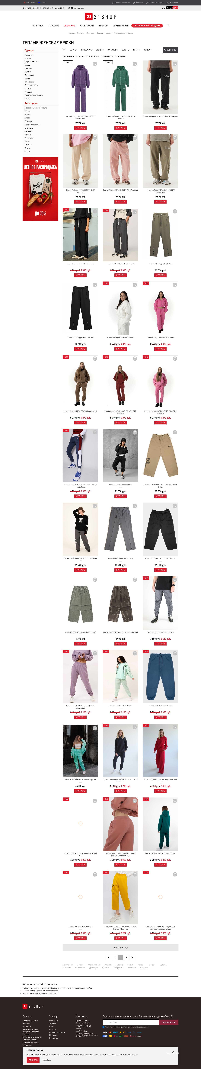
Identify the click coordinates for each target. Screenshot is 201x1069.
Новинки (37, 25)
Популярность (107, 56)
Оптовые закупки (157, 3)
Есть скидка (120, 56)
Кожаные (132, 968)
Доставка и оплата (30, 1021)
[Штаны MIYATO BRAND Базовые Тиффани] (80, 751)
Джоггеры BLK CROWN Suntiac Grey (160, 632)
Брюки (27, 65)
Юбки (27, 99)
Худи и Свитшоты (32, 61)
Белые (130, 965)
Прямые (105, 968)
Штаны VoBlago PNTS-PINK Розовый (160, 337)
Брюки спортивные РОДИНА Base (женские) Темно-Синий (120, 781)
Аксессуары (87, 25)
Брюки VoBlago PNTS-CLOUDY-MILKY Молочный (80, 191)
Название (95, 56)
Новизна (80, 56)
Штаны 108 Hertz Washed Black (120, 485)
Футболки (29, 55)
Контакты (140, 3)
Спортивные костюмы (34, 95)
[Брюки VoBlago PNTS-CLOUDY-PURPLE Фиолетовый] (80, 87)
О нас (51, 1026)
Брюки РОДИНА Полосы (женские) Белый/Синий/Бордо (80, 486)
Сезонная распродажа (147, 25)
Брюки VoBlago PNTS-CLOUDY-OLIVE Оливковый (160, 191)
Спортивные (68, 965)
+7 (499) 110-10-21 (32, 8)
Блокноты (29, 128)
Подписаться (168, 1022)
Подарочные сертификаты (36, 108)
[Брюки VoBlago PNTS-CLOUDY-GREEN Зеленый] (120, 87)
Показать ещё (120, 947)
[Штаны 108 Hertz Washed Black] (120, 455)
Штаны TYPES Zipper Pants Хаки (160, 264)
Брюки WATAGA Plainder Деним (160, 706)
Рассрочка (53, 1038)
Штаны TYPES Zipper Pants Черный (80, 337)
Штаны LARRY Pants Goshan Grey (120, 558)
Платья (28, 88)
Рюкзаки (28, 121)
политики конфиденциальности (138, 1027)
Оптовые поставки (57, 1032)
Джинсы (28, 68)
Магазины (53, 1021)
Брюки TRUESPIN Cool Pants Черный (80, 264)
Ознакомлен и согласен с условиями (126, 1027)
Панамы (28, 145)
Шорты (28, 58)
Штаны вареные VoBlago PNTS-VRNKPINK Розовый (160, 412)
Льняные (119, 965)
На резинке (80, 968)
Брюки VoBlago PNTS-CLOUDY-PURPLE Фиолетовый (80, 117)
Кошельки (29, 138)
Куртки (28, 72)
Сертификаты (121, 25)
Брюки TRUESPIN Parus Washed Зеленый (80, 632)
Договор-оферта (30, 1040)
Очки (27, 141)
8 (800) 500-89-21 (47, 8)
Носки (27, 114)
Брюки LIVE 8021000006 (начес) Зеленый (160, 853)
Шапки (27, 111)
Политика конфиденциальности (32, 1035)
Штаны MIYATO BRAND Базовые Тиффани (80, 780)
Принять (33, 1060)
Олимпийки (29, 82)
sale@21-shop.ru (82, 1031)
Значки (28, 135)
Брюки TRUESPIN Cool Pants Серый (120, 264)
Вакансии (174, 3)
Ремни (27, 148)
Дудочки (163, 965)
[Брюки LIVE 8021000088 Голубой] (80, 897)
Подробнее (46, 1060)
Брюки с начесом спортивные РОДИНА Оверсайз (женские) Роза (120, 854)
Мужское (54, 25)
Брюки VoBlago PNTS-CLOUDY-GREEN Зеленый (120, 117)
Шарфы (28, 151)
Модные (140, 965)
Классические (94, 965)
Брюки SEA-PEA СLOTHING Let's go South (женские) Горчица (120, 928)
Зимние (152, 965)
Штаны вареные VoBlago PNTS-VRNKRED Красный (120, 412)
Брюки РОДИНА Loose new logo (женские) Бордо (160, 781)
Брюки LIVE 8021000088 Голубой (81, 927)
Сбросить (171, 50)
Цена (88, 56)
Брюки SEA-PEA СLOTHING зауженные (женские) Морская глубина (160, 928)
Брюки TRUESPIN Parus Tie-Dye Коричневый (120, 632)
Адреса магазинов (122, 3)
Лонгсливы (29, 75)
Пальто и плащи (31, 85)
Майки (27, 78)
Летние (80, 965)
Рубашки (28, 92)
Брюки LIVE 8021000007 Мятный (120, 706)
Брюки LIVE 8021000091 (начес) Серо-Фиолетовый (80, 707)
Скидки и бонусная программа (31, 1044)
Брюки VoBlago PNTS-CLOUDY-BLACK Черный (160, 116)
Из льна (108, 965)
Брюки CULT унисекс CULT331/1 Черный (160, 558)
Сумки (27, 118)
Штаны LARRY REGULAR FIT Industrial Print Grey (80, 560)
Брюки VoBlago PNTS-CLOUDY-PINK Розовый (120, 190)
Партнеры (53, 1035)
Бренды (103, 25)
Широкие (67, 968)
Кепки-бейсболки (32, 125)
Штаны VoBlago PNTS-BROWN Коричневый (80, 411)
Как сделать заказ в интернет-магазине (31, 1030)
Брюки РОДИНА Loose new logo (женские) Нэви (80, 854)
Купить (80, 128)
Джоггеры (93, 968)
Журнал (52, 1023)
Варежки (28, 131)
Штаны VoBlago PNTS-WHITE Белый (120, 337)
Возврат (26, 1023)
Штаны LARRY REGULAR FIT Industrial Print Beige (160, 486)
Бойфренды (118, 968)
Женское (69, 25)
